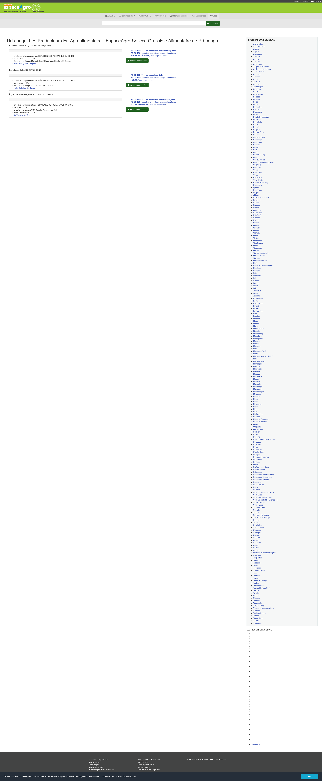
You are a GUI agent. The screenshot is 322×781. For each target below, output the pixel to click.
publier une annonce (179, 15)
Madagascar (258, 338)
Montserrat (257, 389)
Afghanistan (258, 44)
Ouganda (257, 426)
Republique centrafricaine (263, 474)
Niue (255, 411)
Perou (255, 447)
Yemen (256, 615)
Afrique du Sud (259, 46)
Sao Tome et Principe (261, 517)
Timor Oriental (259, 570)
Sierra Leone (258, 527)
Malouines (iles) (259, 351)
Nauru (255, 399)
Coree (255, 175)
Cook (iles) (257, 172)
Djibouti (256, 187)
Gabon (256, 222)
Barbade (256, 96)
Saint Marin (257, 494)
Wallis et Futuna (259, 613)
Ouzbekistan (258, 429)
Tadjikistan (257, 557)
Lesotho (256, 316)
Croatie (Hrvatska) (260, 182)
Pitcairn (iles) (258, 452)
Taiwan (256, 560)
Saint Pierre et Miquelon (262, 497)
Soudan (256, 540)
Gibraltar (256, 232)
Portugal (256, 462)
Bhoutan (256, 109)
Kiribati (256, 306)
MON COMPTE (144, 15)
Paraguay (257, 442)
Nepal (255, 401)
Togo (255, 573)
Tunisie (256, 583)
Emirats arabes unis (261, 197)
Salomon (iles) (259, 507)
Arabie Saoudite (259, 71)
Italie (255, 288)
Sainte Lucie (258, 505)
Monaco (256, 381)
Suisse (256, 547)
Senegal (256, 520)
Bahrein (256, 91)
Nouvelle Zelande (260, 421)
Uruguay (256, 598)
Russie (256, 487)
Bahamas (257, 89)
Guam (255, 245)
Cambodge (257, 139)
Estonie (256, 207)
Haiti (255, 263)
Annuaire (213, 15)
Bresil (255, 124)
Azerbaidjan (258, 86)
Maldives (256, 346)
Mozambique (258, 391)
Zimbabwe (257, 623)
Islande (256, 283)
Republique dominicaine (262, 477)
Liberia (256, 323)
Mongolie (257, 384)
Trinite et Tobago (260, 580)
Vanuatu (256, 600)
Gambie (256, 225)
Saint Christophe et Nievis (263, 492)
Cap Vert (256, 147)
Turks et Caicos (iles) (261, 588)
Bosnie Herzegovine (261, 117)
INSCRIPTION (308, 1)
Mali (255, 348)
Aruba (255, 79)
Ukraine (256, 595)
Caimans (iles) (259, 137)
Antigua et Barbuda (261, 66)
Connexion (297, 1)
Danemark (257, 185)
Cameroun (257, 142)
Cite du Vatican (259, 159)
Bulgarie (256, 129)
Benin (255, 104)
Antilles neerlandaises (262, 69)
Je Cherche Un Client (22, 115)
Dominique (257, 190)
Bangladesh (258, 94)
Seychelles (257, 525)
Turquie (256, 590)
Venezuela (257, 603)
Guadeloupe (258, 243)
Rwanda (256, 489)
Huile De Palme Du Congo (24, 88)
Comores (257, 167)
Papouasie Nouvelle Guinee (264, 439)
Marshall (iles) (259, 361)
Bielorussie (257, 112)
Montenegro (258, 386)
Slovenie (256, 535)
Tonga (255, 578)
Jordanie (256, 295)
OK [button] (309, 776)
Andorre (256, 56)
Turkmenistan (258, 585)
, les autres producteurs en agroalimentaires (153, 53)
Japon (255, 293)
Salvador (256, 510)
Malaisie (256, 341)
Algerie (256, 51)
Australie (256, 81)
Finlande (256, 217)
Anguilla (256, 61)
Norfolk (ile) (258, 414)
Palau (255, 434)
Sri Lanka (257, 542)
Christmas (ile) (259, 154)
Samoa (256, 512)
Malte (255, 353)
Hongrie (256, 270)
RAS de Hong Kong (261, 467)
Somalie (256, 537)
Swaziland (257, 555)
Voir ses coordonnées (138, 60)
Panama (256, 437)
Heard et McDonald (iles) (263, 265)
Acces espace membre (146, 764)
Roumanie (257, 482)
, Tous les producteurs (149, 55)
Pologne (256, 454)
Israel (255, 285)
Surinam (256, 550)
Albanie (256, 49)
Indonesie (257, 275)
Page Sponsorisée (198, 15)
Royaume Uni (258, 484)
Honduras (257, 268)
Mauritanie (257, 369)
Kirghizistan (258, 303)
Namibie (256, 396)
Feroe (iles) (258, 212)
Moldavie (256, 379)
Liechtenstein (258, 328)
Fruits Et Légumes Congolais (25, 63)
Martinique (257, 363)
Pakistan (256, 431)
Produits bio (256, 744)
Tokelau (256, 575)
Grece (255, 235)
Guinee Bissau (259, 255)
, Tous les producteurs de (153, 50)
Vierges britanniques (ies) (263, 608)
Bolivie (255, 114)
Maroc (255, 358)
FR (316, 1)
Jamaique (257, 290)
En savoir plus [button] (129, 776)
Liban (255, 321)
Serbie (255, 522)
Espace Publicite (144, 767)
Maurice (256, 366)
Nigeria (256, 409)
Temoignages (94, 764)
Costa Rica (257, 177)
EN (319, 1)
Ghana (256, 230)
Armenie (256, 76)
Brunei (255, 127)
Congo (256, 170)
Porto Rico (257, 459)
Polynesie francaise (261, 457)
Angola (256, 59)
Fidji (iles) (257, 215)
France (256, 220)
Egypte (256, 192)
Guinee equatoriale (261, 253)
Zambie (256, 620)
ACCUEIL (111, 15)
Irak (254, 278)
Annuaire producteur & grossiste (149, 770)
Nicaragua (257, 404)
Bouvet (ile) (257, 122)
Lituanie (256, 331)
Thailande (257, 568)
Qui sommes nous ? (127, 15)
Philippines (257, 449)
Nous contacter (94, 762)
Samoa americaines (261, 515)
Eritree (256, 202)
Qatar (255, 464)
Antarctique (257, 64)
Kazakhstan (258, 298)
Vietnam (256, 610)
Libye (255, 326)
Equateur (257, 200)
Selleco (205, 759)
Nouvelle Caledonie (261, 419)
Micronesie (257, 376)
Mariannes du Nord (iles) (263, 356)
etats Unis (257, 210)
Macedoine (257, 336)
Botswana (257, 119)
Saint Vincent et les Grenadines (265, 499)
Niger (255, 406)
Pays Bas (257, 444)
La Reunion (258, 311)
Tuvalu (256, 593)
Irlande (256, 280)
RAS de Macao (259, 469)
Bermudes (257, 107)
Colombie (257, 164)
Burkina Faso (258, 132)
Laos (255, 313)
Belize (255, 102)
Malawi (256, 343)
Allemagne (257, 54)
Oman (255, 424)
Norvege (256, 416)
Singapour (257, 530)
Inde (255, 273)
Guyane (256, 258)
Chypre (256, 157)
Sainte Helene (259, 502)
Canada (256, 144)
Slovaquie (257, 532)
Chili (255, 149)
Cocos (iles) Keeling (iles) (263, 162)
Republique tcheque (261, 479)
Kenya (255, 301)
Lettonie (256, 318)
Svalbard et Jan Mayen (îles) (264, 552)
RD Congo (257, 472)
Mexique (256, 374)
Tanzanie (257, 562)
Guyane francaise (260, 260)
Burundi (256, 134)
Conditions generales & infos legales (101, 770)
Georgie (256, 227)
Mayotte (256, 371)
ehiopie (256, 195)
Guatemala (257, 248)
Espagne (256, 205)
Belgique (256, 99)
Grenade (256, 238)
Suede (255, 545)
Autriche (256, 84)
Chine (255, 152)
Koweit (256, 308)
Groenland (257, 240)
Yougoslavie (258, 618)
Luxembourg (258, 333)
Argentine (257, 74)
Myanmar (257, 394)
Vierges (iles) (258, 605)
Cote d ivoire (258, 180)
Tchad (255, 565)
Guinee (256, 250)
